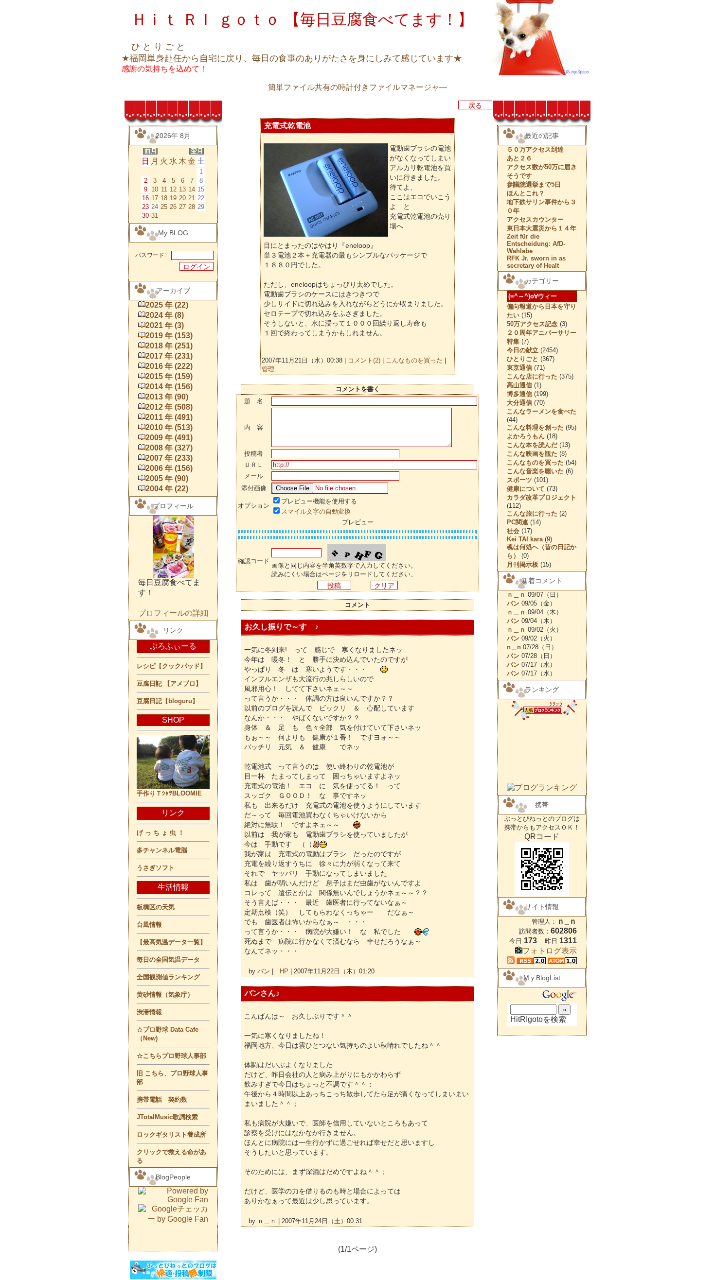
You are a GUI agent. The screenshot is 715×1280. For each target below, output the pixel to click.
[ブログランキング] (542, 787)
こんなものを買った (414, 360)
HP (284, 971)
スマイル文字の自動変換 (316, 511)
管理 (268, 369)
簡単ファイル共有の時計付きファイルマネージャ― (357, 87)
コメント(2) (363, 360)
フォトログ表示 (549, 951)
